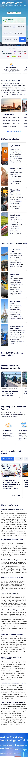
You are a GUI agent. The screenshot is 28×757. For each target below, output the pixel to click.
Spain (11, 344)
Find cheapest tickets (14, 49)
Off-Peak (14, 95)
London (19, 713)
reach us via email (6, 705)
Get (24, 754)
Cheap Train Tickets (16, 544)
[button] (22, 31)
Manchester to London (14, 726)
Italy (20, 343)
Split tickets (7, 439)
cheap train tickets (19, 524)
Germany (15, 344)
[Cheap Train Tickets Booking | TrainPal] (6, 2)
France (22, 344)
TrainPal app (6, 564)
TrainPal (3, 553)
